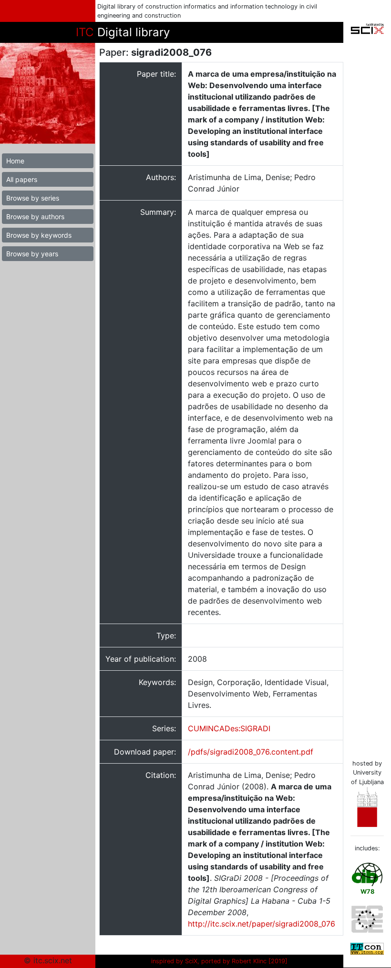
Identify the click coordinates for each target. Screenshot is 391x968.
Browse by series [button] (32, 198)
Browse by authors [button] (35, 216)
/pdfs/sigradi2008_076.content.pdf (250, 751)
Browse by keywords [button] (39, 235)
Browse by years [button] (32, 254)
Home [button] (15, 161)
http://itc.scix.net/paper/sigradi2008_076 (261, 923)
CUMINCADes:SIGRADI (229, 728)
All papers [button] (21, 179)
